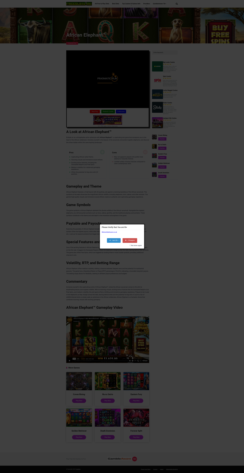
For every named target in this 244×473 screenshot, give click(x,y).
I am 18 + (115, 240)
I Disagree (131, 240)
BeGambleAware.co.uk (109, 232)
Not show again (136, 245)
